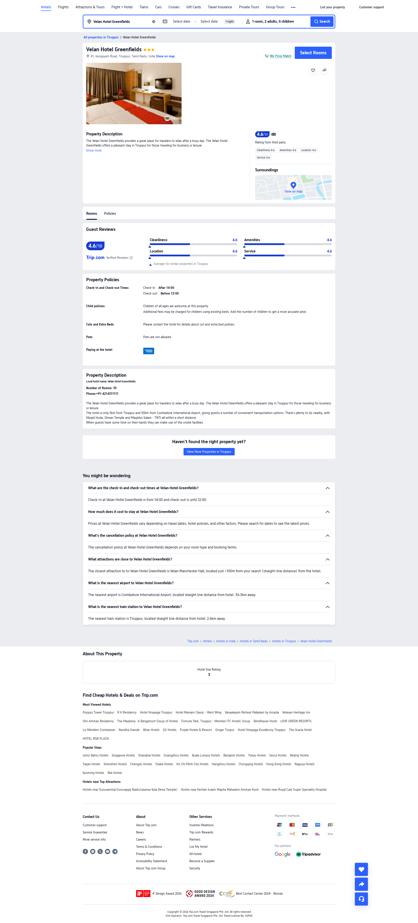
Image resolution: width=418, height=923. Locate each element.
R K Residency (127, 712)
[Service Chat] (361, 899)
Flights (63, 7)
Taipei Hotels (91, 764)
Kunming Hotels (93, 773)
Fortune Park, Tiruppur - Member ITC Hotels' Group (215, 721)
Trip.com (193, 641)
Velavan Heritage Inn (296, 712)
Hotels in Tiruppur (284, 641)
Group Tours (275, 7)
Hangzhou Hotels (223, 764)
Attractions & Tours (90, 7)
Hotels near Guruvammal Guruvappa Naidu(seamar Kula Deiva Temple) (130, 789)
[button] (293, 7)
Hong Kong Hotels (278, 764)
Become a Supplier (202, 861)
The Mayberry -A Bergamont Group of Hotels (147, 721)
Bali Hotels (115, 773)
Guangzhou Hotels (176, 755)
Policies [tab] (110, 213)
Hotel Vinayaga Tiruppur (156, 712)
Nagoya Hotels (304, 764)
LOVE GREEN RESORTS (296, 721)
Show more (94, 150)
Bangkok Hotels (234, 755)
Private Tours (249, 7)
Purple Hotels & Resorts (196, 730)
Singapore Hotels (123, 755)
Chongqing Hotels (251, 764)
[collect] (361, 869)
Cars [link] (158, 7)
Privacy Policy (145, 854)
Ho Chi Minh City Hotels (192, 764)
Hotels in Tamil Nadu (254, 641)
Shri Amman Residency (98, 721)
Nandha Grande (129, 730)
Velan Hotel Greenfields (114, 49)
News (140, 832)
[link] (332, 7)
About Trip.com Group (150, 868)
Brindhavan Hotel (265, 721)
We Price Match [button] (280, 56)
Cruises (174, 7)
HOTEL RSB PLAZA (96, 738)
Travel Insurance (220, 7)
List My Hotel (198, 846)
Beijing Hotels (299, 755)
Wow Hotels (151, 730)
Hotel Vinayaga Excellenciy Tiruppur (261, 730)
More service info (94, 839)
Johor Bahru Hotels (95, 755)
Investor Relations (201, 825)
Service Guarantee (95, 832)
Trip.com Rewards (201, 832)
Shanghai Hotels (149, 755)
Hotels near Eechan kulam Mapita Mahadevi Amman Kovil (219, 789)
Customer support (95, 825)
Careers (141, 839)
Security (194, 868)
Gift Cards (193, 7)
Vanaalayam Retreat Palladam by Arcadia (252, 712)
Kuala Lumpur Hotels (206, 755)
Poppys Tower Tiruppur (98, 712)
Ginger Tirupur (224, 730)
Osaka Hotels (164, 764)
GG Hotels (169, 730)
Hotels (46, 7)
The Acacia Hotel (300, 730)
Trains (144, 7)
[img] (134, 93)
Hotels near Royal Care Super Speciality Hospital (294, 789)
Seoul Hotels (278, 755)
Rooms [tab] (91, 213)
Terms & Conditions (149, 846)
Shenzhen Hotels (115, 764)
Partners (194, 839)
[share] (361, 884)
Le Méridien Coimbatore (99, 730)
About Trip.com (146, 825)
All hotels (195, 854)
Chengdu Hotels (141, 764)
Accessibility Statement (151, 861)
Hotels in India (226, 641)
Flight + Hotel (122, 7)
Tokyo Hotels (257, 755)
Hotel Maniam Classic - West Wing (198, 712)
